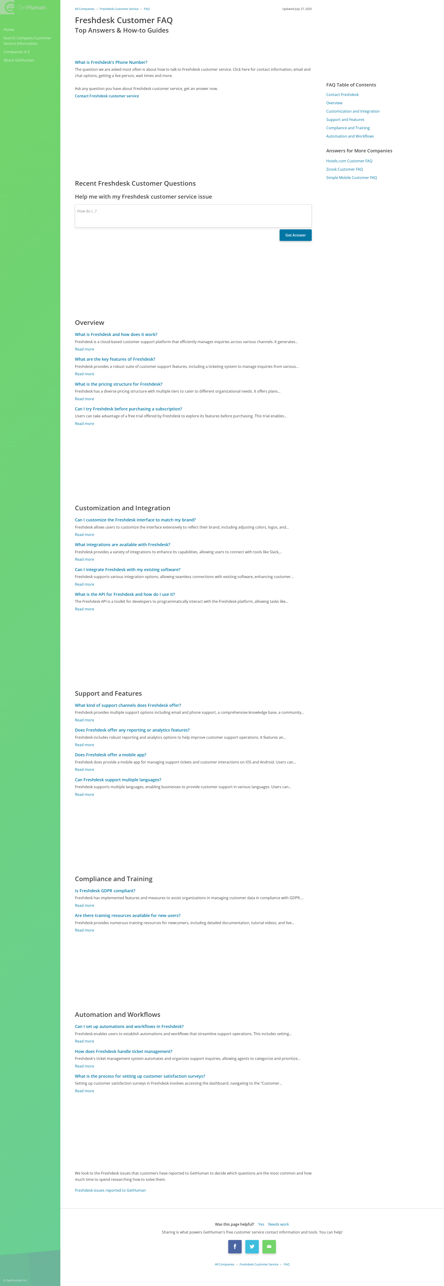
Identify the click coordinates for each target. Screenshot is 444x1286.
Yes (261, 1224)
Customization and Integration (353, 111)
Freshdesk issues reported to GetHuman (110, 1190)
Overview (334, 102)
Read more (84, 349)
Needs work (278, 1224)
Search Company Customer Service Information (27, 40)
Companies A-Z (16, 51)
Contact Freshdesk (342, 94)
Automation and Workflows (350, 136)
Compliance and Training (348, 127)
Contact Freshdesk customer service (107, 95)
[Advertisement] (193, 138)
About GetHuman (18, 60)
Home (8, 29)
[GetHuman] (23, 7)
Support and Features (345, 119)
